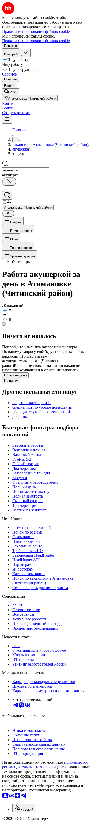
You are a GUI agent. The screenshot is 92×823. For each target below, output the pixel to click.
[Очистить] (9, 181)
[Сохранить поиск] (7, 195)
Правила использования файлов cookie (36, 41)
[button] (7, 103)
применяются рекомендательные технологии (45, 764)
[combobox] (25, 170)
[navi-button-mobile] (7, 119)
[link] (10, 91)
